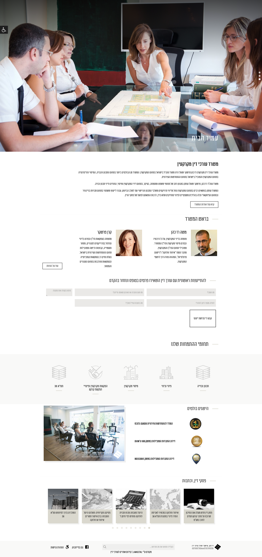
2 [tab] (144, 528)
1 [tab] (149, 528)
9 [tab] (112, 528)
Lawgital (137, 552)
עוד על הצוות (52, 266)
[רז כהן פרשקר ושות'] (206, 547)
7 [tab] (121, 528)
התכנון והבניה (103, 172)
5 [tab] (131, 528)
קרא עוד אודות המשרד (204, 204)
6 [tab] (126, 528)
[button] (4, 30)
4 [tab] (135, 528)
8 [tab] (117, 528)
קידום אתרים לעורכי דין (121, 552)
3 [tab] (140, 528)
